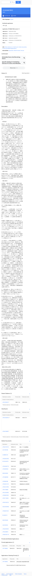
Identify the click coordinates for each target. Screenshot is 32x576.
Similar (14, 15)
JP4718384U (5, 548)
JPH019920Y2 (5, 402)
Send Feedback (9, 574)
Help (10, 575)
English (11, 19)
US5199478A (5, 449)
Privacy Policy (4, 575)
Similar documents (23, 47)
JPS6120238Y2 (5, 492)
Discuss (22, 50)
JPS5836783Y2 (5, 495)
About (3, 574)
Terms (25, 574)
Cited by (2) (15, 47)
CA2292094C (5, 525)
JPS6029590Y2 (5, 528)
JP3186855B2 (5, 477)
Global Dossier (17, 50)
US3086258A (5, 481)
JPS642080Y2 (5, 531)
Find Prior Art (7, 15)
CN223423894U (5, 506)
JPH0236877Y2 (5, 466)
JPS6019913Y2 (5, 447)
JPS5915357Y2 (5, 502)
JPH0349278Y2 (5, 458)
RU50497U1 (5, 515)
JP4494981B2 (5, 469)
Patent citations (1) (9, 47)
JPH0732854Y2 (5, 417)
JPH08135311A (5, 534)
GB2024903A (5, 473)
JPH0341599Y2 (5, 487)
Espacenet (11, 50)
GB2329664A (5, 520)
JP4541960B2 (5, 431)
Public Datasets (18, 574)
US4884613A (5, 454)
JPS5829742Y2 (5, 511)
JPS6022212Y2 (5, 484)
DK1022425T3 (5, 461)
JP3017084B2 (5, 489)
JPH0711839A (5, 498)
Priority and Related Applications (9, 48)
